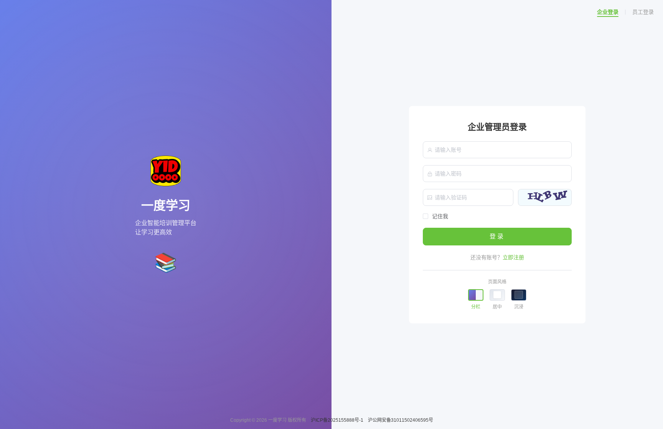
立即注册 (513, 257)
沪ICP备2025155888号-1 (337, 420)
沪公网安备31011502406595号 (400, 420)
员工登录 (643, 12)
